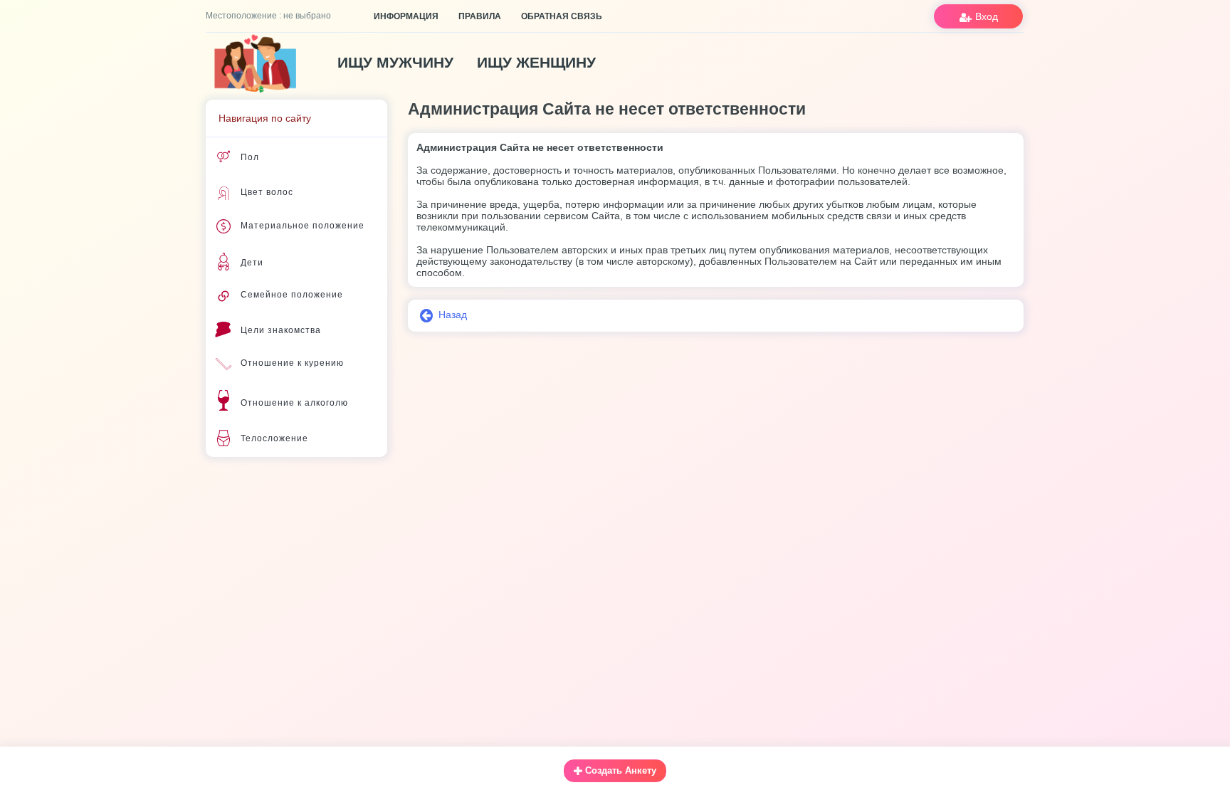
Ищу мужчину (395, 62)
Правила (479, 16)
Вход (985, 16)
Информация (406, 16)
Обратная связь (561, 16)
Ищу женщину (536, 62)
